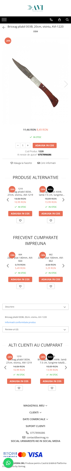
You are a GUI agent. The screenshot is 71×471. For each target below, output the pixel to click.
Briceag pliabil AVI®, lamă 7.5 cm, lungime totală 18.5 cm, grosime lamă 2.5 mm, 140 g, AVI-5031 (50, 193)
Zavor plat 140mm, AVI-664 (20, 259)
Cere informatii (48, 162)
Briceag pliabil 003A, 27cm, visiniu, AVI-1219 (20, 193)
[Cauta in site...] (67, 19)
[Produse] (4, 20)
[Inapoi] (2, 27)
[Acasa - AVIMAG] (35, 8)
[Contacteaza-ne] (51, 19)
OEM (35, 31)
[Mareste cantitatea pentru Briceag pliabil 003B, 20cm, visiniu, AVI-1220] (27, 145)
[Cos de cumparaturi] (59, 19)
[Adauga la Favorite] (20, 220)
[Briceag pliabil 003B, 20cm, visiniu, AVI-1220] (35, 80)
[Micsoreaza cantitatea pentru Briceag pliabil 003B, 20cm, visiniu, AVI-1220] (17, 145)
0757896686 (37, 432)
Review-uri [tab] (11, 329)
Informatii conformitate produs (20, 322)
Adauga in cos (44, 145)
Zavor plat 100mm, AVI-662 (51, 259)
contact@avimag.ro (37, 437)
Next (66, 84)
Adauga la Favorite (22, 162)
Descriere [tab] (9, 306)
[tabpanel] (35, 80)
